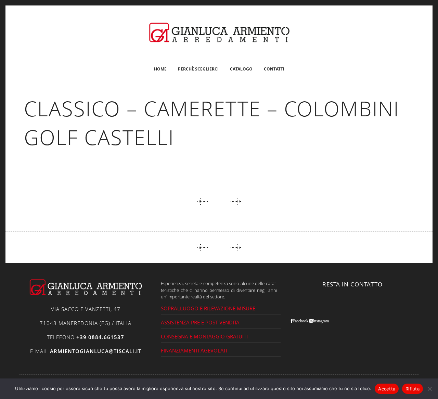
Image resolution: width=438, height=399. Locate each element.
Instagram (321, 321)
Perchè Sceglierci (198, 69)
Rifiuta (412, 388)
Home (160, 69)
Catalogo (241, 69)
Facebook (300, 321)
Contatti (274, 69)
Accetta (386, 388)
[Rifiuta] (429, 388)
